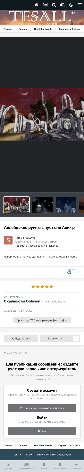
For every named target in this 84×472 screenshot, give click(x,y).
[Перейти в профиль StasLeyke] (8, 240)
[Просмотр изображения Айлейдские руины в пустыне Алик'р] (16, 205)
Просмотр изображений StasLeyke (36, 245)
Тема (27, 454)
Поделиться (22, 338)
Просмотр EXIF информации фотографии (42, 320)
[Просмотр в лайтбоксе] (42, 114)
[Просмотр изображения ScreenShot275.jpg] (66, 205)
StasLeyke (29, 237)
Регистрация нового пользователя (42, 408)
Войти (42, 431)
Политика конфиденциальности (53, 454)
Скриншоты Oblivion (22, 301)
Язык (16, 454)
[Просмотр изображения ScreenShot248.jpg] (42, 205)
